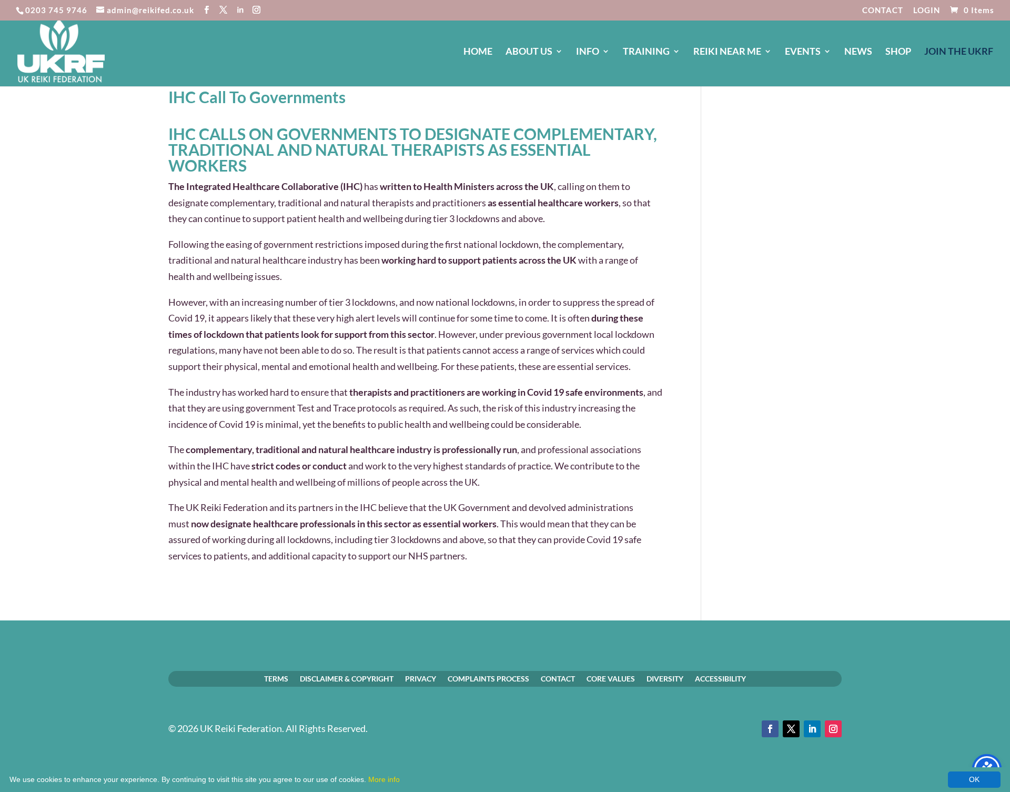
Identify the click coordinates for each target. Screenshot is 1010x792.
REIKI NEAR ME (727, 52)
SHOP (898, 52)
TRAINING (646, 52)
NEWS (858, 52)
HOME (477, 52)
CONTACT (882, 10)
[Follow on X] (791, 728)
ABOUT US (529, 52)
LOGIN (926, 10)
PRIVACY (420, 678)
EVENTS (803, 52)
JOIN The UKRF (958, 52)
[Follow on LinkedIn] (812, 728)
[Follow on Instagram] (833, 728)
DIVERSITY (665, 678)
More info (384, 779)
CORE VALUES (611, 678)
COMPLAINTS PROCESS (488, 678)
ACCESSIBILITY (720, 678)
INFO (587, 52)
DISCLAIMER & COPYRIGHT (346, 678)
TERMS (276, 678)
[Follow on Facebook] (770, 728)
